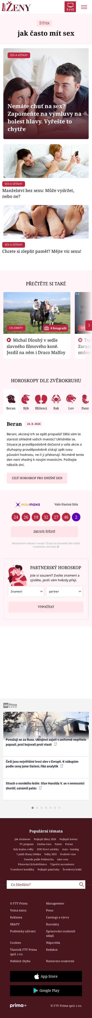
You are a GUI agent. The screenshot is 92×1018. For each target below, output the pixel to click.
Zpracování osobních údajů (60, 933)
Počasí (69, 844)
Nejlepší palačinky (48, 869)
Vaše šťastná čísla (66, 504)
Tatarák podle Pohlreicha (39, 859)
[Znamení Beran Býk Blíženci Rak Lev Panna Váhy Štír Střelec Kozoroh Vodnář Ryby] (26, 591)
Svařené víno (68, 854)
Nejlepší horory (68, 839)
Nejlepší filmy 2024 (45, 839)
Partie (58, 844)
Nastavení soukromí (60, 961)
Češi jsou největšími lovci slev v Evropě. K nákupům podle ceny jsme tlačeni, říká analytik (42, 764)
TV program (26, 844)
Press (49, 910)
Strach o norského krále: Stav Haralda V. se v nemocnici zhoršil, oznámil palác (45, 786)
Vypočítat (46, 607)
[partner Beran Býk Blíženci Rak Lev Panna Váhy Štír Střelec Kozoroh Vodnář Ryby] (64, 591)
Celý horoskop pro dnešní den (37, 478)
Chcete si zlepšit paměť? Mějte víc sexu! (41, 251)
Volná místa (18, 910)
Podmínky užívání (23, 931)
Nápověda (53, 943)
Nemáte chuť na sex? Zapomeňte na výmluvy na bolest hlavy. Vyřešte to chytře (45, 117)
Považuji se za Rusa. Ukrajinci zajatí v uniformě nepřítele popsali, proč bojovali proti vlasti (46, 742)
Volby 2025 (50, 854)
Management (55, 903)
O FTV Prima (18, 903)
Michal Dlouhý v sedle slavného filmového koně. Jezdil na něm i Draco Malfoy (36, 346)
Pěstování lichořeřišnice (32, 864)
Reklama (16, 917)
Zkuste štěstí (44, 532)
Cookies (15, 943)
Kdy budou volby (23, 849)
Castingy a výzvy (57, 917)
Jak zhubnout (22, 839)
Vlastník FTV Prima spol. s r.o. (23, 952)
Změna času (44, 844)
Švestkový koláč (72, 869)
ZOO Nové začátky (48, 849)
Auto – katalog (70, 849)
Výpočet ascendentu (62, 864)
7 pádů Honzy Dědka (28, 854)
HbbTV (15, 924)
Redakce (52, 950)
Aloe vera (62, 859)
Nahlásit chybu (20, 961)
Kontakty (52, 924)
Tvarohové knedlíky (22, 869)
